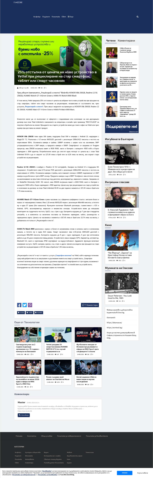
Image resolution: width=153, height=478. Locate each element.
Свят (64, 17)
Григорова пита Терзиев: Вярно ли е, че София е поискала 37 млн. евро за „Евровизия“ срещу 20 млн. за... (128, 111)
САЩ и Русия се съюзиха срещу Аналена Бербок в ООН (128, 50)
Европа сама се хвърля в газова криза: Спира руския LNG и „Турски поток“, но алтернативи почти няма (128, 95)
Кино (108, 225)
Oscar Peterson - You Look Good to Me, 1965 (120, 296)
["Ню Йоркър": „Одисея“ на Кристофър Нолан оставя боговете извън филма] (122, 240)
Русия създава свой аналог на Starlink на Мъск (57, 378)
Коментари (29, 463)
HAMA (30, 312)
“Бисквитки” (47, 471)
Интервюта (29, 459)
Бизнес (69, 463)
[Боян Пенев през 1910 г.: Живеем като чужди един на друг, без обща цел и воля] (122, 154)
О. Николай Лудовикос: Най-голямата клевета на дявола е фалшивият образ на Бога (121, 212)
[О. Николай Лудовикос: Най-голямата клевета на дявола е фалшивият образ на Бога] (122, 197)
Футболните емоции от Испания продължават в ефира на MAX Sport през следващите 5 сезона (87, 347)
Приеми (124, 473)
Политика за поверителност (69, 436)
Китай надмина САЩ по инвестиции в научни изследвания (86, 379)
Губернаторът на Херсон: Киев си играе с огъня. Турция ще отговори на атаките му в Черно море (128, 66)
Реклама (19, 436)
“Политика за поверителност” (24, 475)
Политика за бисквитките (97, 436)
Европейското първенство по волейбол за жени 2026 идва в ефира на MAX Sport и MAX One (27, 380)
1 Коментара (91, 305)
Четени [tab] (111, 40)
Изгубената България (119, 139)
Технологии (90, 452)
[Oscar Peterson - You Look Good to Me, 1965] (122, 283)
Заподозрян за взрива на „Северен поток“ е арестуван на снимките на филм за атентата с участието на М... (128, 81)
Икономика (29, 456)
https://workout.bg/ (115, 327)
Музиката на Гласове (119, 267)
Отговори (25, 415)
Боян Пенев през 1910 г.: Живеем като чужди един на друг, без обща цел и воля (121, 169)
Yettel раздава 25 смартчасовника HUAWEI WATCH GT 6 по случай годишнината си (57, 347)
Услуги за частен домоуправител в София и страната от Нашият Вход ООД (121, 335)
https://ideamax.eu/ (114, 322)
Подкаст (46, 17)
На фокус (37, 17)
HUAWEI (39, 312)
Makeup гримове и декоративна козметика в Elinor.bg (120, 311)
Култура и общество (33, 452)
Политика (56, 17)
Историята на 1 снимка (52, 456)
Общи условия (46, 436)
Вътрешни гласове (117, 182)
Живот (69, 452)
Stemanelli (111, 317)
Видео (46, 452)
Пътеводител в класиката (54, 463)
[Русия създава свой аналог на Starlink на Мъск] (58, 367)
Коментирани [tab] (126, 40)
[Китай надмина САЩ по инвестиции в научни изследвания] (88, 367)
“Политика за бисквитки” (48, 475)
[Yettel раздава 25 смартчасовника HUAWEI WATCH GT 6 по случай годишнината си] (58, 334)
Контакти (31, 436)
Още (71, 17)
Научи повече (142, 473)
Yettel (22, 312)
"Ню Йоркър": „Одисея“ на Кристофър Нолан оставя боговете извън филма (120, 255)
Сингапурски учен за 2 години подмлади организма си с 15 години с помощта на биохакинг (27, 347)
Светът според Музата (52, 459)
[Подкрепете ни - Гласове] (122, 127)
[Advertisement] (105, 16)
